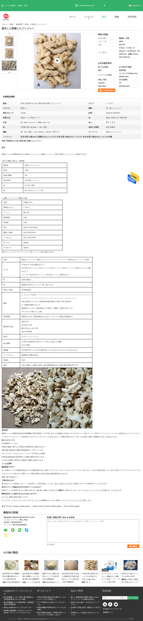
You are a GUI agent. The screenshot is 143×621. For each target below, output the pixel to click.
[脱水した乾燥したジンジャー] (9, 53)
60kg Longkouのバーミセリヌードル (17, 607)
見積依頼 (131, 16)
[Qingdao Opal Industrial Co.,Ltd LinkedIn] (105, 605)
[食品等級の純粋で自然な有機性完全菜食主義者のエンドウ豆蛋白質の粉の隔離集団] (71, 565)
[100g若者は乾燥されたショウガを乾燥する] (91, 565)
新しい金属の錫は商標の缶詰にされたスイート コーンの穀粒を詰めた (85, 598)
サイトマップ (116, 609)
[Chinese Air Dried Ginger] (57, 61)
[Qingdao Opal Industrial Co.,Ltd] (6, 17)
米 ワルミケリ (44, 591)
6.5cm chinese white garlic (18, 506)
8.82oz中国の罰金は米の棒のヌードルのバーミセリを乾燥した (51, 598)
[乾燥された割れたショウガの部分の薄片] (130, 565)
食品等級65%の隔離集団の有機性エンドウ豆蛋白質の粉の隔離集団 (30, 576)
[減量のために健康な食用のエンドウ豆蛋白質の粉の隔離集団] (51, 565)
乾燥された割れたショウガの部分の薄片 (129, 575)
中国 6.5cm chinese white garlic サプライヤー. (40, 619)
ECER (131, 619)
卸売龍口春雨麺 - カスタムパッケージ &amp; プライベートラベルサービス (18, 612)
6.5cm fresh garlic (72, 506)
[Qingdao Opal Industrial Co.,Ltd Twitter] (116, 605)
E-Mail (106, 609)
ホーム (72, 16)
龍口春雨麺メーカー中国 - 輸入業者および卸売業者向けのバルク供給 (19, 598)
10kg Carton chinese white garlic (47, 506)
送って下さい (132, 598)
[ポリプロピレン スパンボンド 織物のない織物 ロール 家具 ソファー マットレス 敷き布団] (111, 565)
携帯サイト (109, 612)
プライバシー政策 (15, 619)
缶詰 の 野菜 (77, 591)
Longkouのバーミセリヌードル (18, 592)
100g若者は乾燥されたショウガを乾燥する (90, 575)
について (88, 16)
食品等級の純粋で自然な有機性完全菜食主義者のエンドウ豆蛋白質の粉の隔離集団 (70, 578)
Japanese (136, 6)
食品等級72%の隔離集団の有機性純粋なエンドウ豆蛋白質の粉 (11, 576)
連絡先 (100, 90)
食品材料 (19, 24)
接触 (117, 16)
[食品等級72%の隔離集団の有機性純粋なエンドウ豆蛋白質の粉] (11, 565)
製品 (104, 16)
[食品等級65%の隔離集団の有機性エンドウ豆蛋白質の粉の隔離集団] (31, 565)
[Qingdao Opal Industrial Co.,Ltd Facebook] (110, 605)
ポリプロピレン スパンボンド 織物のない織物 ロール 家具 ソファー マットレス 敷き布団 (111, 578)
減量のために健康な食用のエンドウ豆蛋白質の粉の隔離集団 (50, 576)
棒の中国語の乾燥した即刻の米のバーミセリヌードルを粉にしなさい (51, 614)
